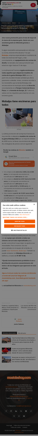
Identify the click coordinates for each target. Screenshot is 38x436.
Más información (24, 214)
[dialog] (19, 218)
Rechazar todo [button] (19, 226)
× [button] (34, 204)
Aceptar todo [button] (20, 221)
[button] (19, 217)
